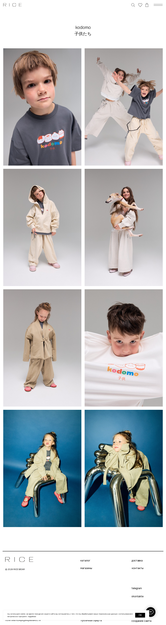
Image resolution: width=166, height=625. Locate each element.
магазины (86, 568)
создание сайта (141, 621)
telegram (136, 588)
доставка (136, 560)
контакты (137, 568)
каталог (85, 560)
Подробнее (32, 616)
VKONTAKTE (137, 596)
